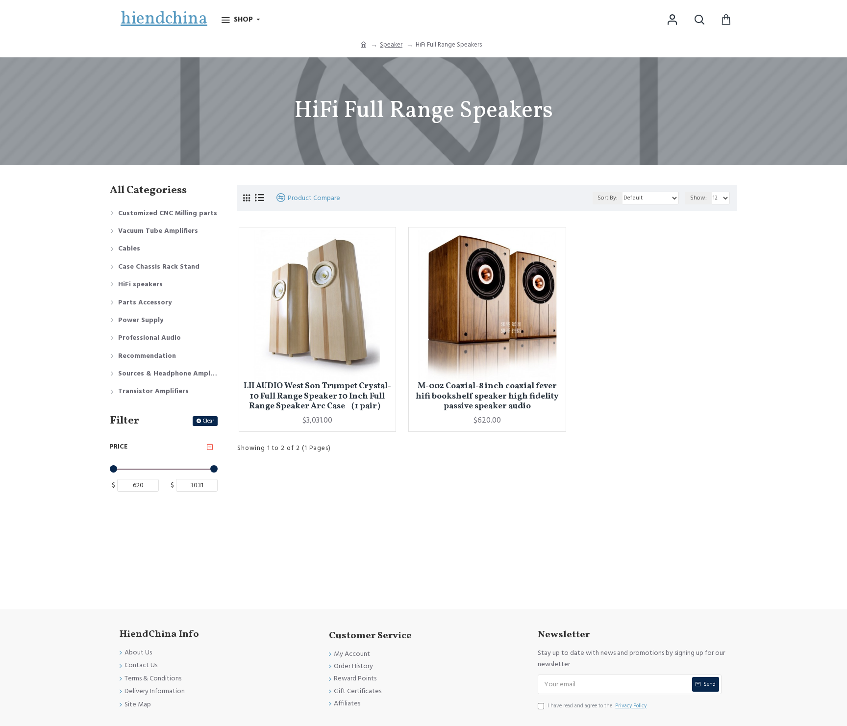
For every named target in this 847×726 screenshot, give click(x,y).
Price (118, 446)
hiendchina (164, 19)
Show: (698, 198)
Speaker (391, 44)
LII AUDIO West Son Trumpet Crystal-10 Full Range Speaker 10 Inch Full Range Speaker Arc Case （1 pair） (317, 396)
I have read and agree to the (597, 705)
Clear (208, 421)
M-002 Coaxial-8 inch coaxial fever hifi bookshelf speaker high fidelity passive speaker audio (487, 396)
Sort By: (608, 198)
